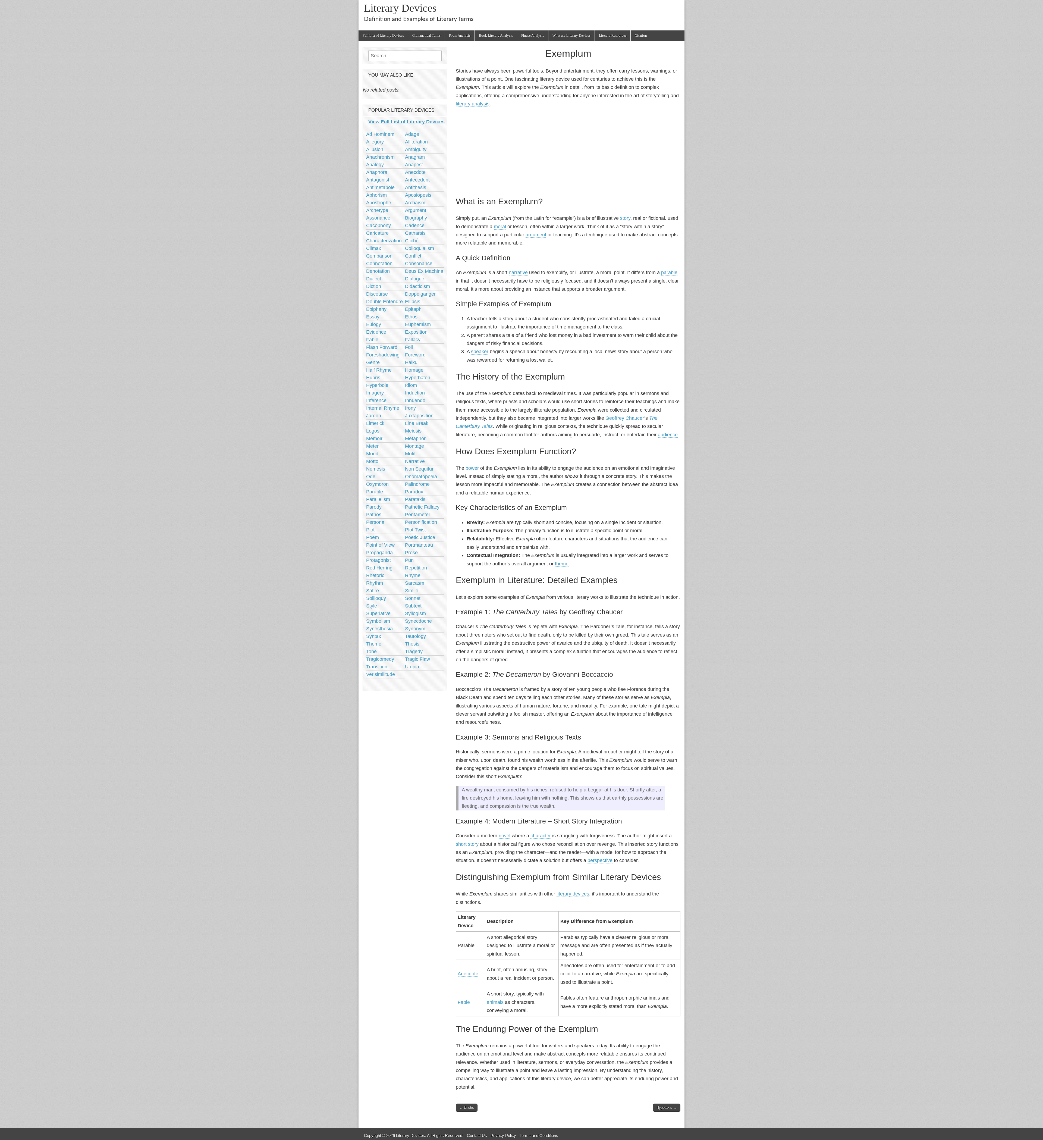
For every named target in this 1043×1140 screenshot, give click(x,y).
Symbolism (378, 621)
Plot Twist (415, 530)
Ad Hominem (380, 134)
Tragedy (414, 651)
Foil (409, 347)
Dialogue (414, 278)
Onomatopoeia (421, 476)
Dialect (373, 278)
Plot (370, 530)
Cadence (415, 225)
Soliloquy (376, 598)
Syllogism (415, 613)
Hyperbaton (417, 377)
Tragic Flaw (417, 659)
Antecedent (417, 180)
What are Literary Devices (571, 35)
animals (495, 1002)
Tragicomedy (380, 659)
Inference (376, 400)
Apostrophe (378, 202)
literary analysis (472, 104)
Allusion (374, 149)
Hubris (373, 377)
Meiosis (413, 431)
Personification (421, 522)
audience (668, 434)
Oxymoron (377, 484)
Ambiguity (415, 149)
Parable (374, 491)
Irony (410, 408)
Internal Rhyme (382, 408)
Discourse (377, 294)
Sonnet (412, 598)
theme (561, 563)
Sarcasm (414, 583)
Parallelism (378, 499)
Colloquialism (419, 248)
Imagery (375, 393)
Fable (464, 1002)
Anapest (414, 164)
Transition (376, 666)
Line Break (416, 423)
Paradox (414, 491)
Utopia (412, 666)
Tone (371, 651)
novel (504, 835)
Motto (372, 461)
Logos (372, 431)
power (472, 468)
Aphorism (376, 195)
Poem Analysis (459, 35)
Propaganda (379, 552)
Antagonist (377, 180)
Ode (370, 476)
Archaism (415, 202)
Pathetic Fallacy (422, 507)
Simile (411, 590)
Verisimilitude (380, 674)
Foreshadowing (383, 355)
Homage (414, 370)
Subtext (413, 606)
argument (536, 234)
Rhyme (412, 575)
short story (467, 844)
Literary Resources (612, 35)
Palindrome (417, 484)
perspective (600, 860)
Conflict (413, 256)
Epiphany (376, 309)
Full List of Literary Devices (383, 35)
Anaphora (376, 172)
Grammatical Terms (426, 35)
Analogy (375, 164)
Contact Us (477, 1135)
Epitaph (413, 309)
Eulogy (373, 324)
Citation (641, 35)
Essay (372, 317)
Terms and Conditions (539, 1135)
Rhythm (374, 583)
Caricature (377, 233)
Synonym (415, 628)
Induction (415, 393)
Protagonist (378, 560)
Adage (412, 134)
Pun (409, 560)
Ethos (411, 317)
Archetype (377, 210)
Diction (373, 286)
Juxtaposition (419, 415)
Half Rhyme (379, 370)
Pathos (373, 514)
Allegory (375, 142)
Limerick (375, 423)
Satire (372, 590)
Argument (415, 210)
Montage (414, 446)
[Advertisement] (568, 151)
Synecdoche (418, 621)
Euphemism (418, 324)
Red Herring (379, 568)
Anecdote (468, 973)
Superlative (378, 613)
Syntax (373, 636)
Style (371, 606)
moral (500, 226)
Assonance (378, 218)
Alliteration (416, 142)
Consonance (418, 263)
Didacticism (417, 286)
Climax (373, 248)
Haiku (411, 362)
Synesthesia (379, 628)
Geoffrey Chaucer (624, 418)
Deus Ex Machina (424, 271)
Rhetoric (375, 575)
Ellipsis (412, 301)
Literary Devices (400, 8)
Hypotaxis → (666, 1107)
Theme (373, 644)
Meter (372, 446)
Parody (374, 507)
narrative (518, 272)
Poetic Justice (420, 537)
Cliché (412, 240)
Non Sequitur (419, 469)
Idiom (411, 385)
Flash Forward (381, 347)
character (540, 835)
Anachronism (380, 157)
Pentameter (417, 514)
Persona (375, 522)
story (625, 218)
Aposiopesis (418, 195)
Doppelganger (420, 294)
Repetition (416, 568)
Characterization (384, 240)
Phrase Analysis (532, 35)
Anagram (415, 157)
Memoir (374, 438)
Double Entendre (384, 301)
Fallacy (412, 339)
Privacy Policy (503, 1135)
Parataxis (415, 499)
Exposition (416, 332)
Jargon (373, 415)
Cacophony (378, 225)
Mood (372, 453)
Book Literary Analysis (496, 35)
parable (669, 272)
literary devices (573, 894)
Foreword (415, 355)
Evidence (376, 332)
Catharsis (415, 233)
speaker (479, 351)
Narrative (415, 461)
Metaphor (415, 438)
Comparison (379, 256)
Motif (410, 453)
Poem (372, 537)
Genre (373, 362)
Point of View (380, 545)
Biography (416, 218)
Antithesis (415, 187)
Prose (411, 552)
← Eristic (466, 1107)
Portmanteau (419, 545)
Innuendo (415, 400)
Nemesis (375, 469)
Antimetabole (380, 187)
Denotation (378, 271)
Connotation (379, 263)
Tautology (415, 636)
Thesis (412, 644)
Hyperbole (377, 385)
